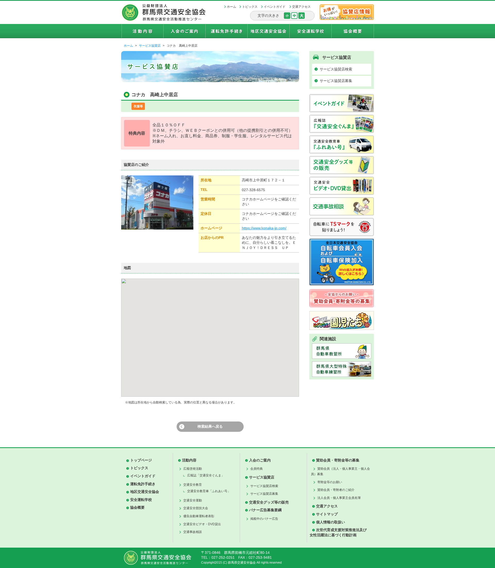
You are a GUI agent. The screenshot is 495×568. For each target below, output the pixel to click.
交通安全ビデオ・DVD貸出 (202, 524)
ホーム (231, 7)
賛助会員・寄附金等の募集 (337, 460)
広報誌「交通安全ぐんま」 (205, 475)
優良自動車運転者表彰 (198, 516)
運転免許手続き (142, 484)
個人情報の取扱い (330, 522)
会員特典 (256, 468)
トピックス (250, 7)
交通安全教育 (192, 484)
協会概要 (137, 507)
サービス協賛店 (150, 45)
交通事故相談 (192, 532)
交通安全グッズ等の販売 (269, 502)
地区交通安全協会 (144, 492)
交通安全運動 (192, 500)
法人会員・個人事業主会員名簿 (339, 498)
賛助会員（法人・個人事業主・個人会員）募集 (340, 471)
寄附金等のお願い (329, 482)
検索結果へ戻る (210, 426)
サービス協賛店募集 (336, 81)
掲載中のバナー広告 (264, 519)
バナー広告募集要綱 (265, 510)
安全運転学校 (141, 500)
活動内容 (189, 460)
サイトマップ (327, 514)
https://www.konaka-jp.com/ (264, 228)
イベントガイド (274, 7)
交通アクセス (301, 7)
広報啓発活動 (192, 468)
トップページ (141, 460)
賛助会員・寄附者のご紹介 (335, 490)
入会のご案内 (260, 460)
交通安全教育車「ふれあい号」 (208, 491)
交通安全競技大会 (195, 508)
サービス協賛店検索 (336, 69)
